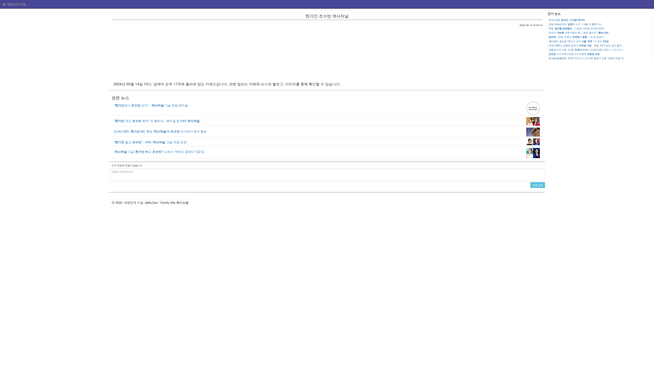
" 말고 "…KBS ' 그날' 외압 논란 (150, 142)
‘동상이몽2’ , (567, 19)
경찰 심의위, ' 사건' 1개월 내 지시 (575, 24)
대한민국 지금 (16, 4)
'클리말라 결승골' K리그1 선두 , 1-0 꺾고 (579, 41)
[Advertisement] (54, 34)
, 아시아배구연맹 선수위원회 (574, 54)
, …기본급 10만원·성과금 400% (576, 28)
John (148, 202)
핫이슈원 (182, 202)
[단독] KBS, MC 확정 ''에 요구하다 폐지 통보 (160, 131)
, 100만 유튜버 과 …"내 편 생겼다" (576, 37)
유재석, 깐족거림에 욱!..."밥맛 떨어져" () (579, 32)
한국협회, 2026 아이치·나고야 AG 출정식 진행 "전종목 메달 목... (587, 58)
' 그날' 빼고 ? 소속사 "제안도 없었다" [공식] (159, 151)
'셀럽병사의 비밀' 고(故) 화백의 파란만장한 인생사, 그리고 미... (586, 49)
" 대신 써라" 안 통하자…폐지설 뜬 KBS (157, 120)
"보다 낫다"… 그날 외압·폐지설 (151, 105)
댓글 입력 (538, 185)
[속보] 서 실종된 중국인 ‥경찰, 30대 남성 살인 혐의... (586, 45)
